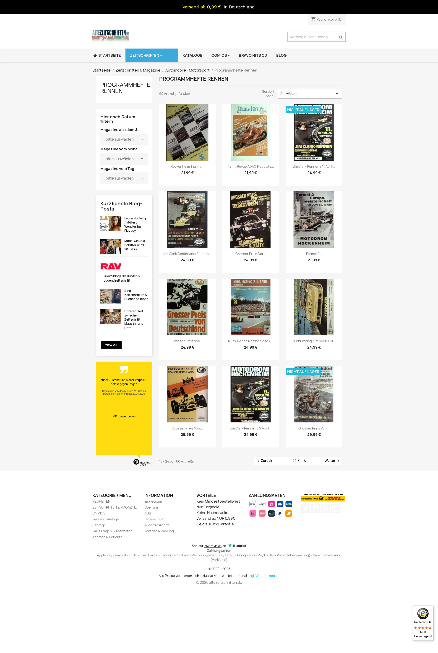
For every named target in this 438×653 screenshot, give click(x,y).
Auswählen (310, 94)
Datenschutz (154, 519)
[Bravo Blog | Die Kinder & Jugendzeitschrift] (110, 266)
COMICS (98, 513)
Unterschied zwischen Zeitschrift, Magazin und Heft (133, 319)
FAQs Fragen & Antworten (112, 531)
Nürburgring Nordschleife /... (250, 341)
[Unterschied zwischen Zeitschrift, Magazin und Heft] (110, 316)
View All (111, 344)
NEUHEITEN (101, 501)
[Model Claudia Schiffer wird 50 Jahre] (110, 246)
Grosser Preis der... (250, 254)
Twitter (305, 508)
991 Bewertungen (124, 416)
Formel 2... (314, 254)
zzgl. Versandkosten (263, 575)
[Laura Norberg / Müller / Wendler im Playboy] (110, 223)
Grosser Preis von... (187, 341)
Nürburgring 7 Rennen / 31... (314, 341)
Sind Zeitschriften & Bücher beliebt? (136, 295)
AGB (147, 513)
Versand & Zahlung (159, 531)
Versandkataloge (105, 519)
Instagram (335, 508)
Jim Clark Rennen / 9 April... (250, 428)
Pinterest (325, 508)
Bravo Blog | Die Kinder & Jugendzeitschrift (122, 278)
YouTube (315, 508)
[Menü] (430, 608)
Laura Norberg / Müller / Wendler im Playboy (135, 224)
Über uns (151, 507)
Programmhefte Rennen (125, 88)
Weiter (333, 461)
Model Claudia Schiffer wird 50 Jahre (134, 245)
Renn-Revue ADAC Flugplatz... (250, 166)
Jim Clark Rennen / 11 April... (314, 166)
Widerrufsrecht (156, 525)
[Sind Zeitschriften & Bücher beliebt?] (110, 296)
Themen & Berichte (107, 537)
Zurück (264, 461)
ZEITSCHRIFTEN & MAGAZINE (114, 507)
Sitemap (98, 525)
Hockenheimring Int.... (187, 166)
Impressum (153, 501)
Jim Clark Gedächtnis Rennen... (187, 254)
